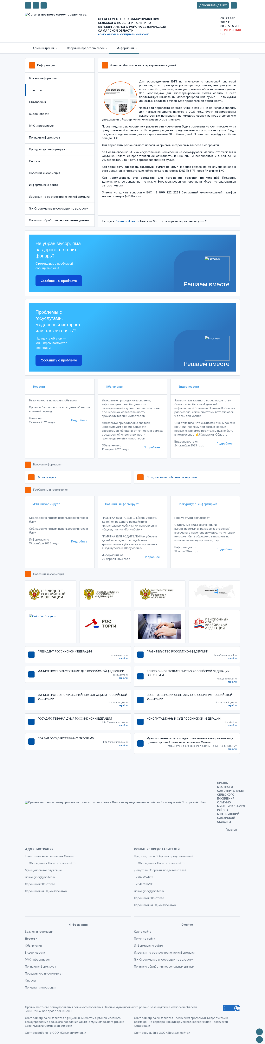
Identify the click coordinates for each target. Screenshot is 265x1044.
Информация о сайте (43, 184)
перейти (123, 658)
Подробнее (79, 420)
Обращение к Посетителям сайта (52, 863)
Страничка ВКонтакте (40, 884)
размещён (149, 1032)
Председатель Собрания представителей (163, 856)
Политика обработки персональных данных (59, 220)
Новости (133, 221)
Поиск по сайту (144, 938)
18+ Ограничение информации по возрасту (58, 208)
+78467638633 (143, 884)
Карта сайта (142, 931)
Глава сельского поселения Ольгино (50, 856)
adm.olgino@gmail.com (40, 877)
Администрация (39, 849)
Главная (121, 221)
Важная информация (43, 78)
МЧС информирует (42, 125)
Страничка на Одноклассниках (46, 891)
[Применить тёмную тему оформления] (44, 5)
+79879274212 (143, 877)
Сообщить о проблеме (59, 281)
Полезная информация (44, 173)
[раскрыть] (234, 5)
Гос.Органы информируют (50, 489)
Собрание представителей (157, 849)
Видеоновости (39, 113)
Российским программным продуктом (200, 1018)
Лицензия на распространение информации (59, 196)
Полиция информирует (44, 137)
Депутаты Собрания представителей (160, 870)
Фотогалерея (47, 477)
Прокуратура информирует (48, 149)
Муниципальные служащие (43, 870)
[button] (42, 48)
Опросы (34, 161)
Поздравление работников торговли (172, 477)
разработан (41, 1032)
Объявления (37, 102)
